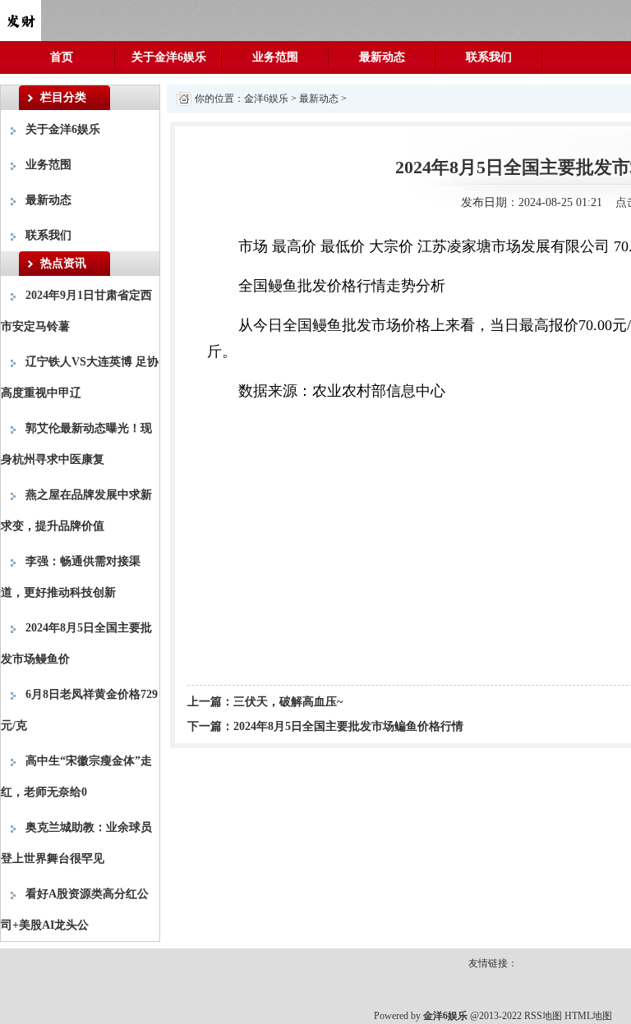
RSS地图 (543, 1016)
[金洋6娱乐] (20, 19)
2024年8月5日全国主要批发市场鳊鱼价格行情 (348, 726)
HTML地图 (588, 1016)
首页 (61, 57)
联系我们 (489, 57)
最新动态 (382, 57)
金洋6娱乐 (266, 98)
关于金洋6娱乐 (168, 57)
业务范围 (275, 57)
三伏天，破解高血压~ (288, 702)
